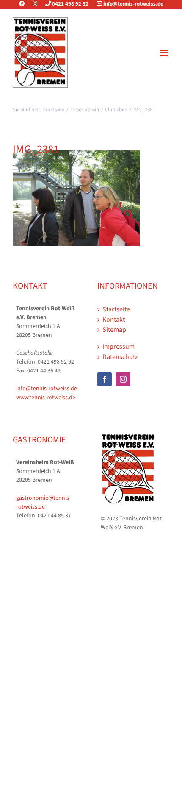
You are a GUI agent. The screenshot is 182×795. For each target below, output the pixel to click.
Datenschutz (120, 356)
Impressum (118, 346)
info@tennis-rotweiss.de (132, 4)
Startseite (116, 309)
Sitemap (114, 329)
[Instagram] (35, 4)
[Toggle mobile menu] (164, 52)
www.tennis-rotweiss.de (45, 397)
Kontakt (113, 319)
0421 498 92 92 (69, 4)
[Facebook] (25, 4)
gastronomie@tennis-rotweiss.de (43, 502)
